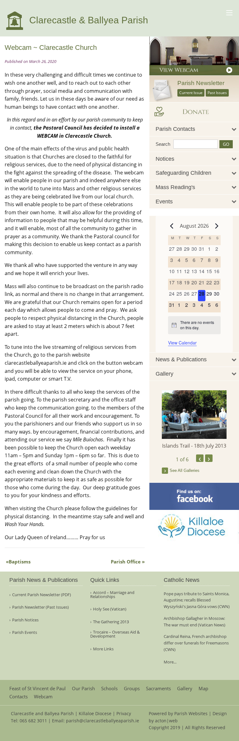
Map (203, 688)
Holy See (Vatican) (109, 609)
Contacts (18, 696)
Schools (109, 688)
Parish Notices (25, 620)
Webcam (43, 696)
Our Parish (83, 688)
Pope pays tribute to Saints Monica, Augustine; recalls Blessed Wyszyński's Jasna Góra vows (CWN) (197, 600)
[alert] (194, 325)
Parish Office (126, 561)
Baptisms (19, 561)
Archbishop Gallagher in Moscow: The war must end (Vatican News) (194, 621)
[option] (194, 419)
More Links (103, 649)
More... (170, 662)
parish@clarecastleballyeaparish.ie (102, 721)
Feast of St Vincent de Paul (37, 688)
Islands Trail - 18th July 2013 (194, 445)
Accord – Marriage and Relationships (112, 595)
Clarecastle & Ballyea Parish (87, 20)
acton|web (166, 721)
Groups (132, 688)
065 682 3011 (33, 721)
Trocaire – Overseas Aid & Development (115, 634)
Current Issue (191, 92)
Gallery (184, 688)
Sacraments (158, 688)
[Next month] (217, 226)
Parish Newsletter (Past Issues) (40, 607)
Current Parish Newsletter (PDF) (41, 595)
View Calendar (182, 343)
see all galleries (184, 470)
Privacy (123, 713)
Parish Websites (191, 713)
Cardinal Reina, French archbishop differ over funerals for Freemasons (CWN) (196, 643)
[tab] (194, 129)
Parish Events (24, 632)
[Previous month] (172, 226)
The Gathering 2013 (111, 622)
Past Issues (217, 92)
